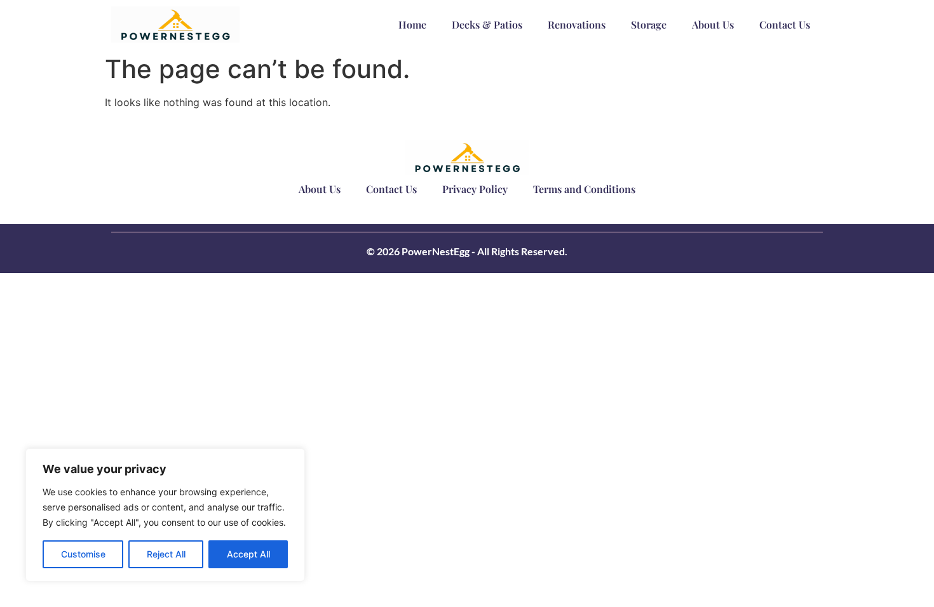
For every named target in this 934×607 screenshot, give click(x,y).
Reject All (166, 554)
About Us (713, 24)
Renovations (577, 24)
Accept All (248, 554)
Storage (649, 24)
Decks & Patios (487, 24)
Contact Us (784, 24)
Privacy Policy (475, 189)
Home (412, 24)
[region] (165, 515)
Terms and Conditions (584, 189)
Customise (83, 554)
